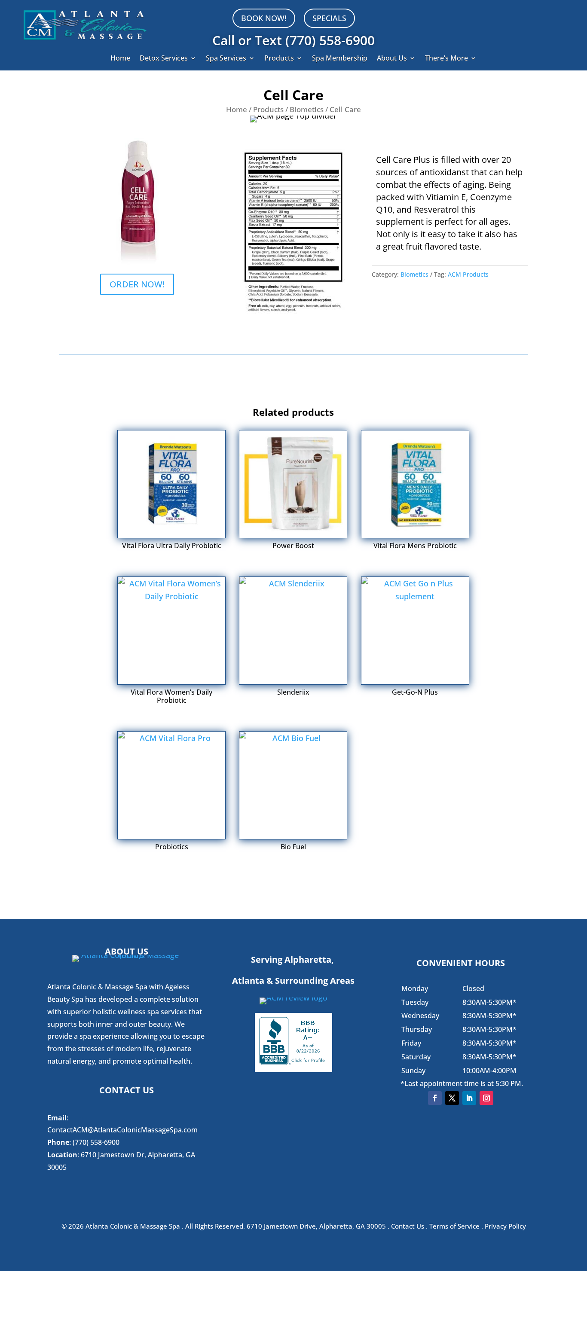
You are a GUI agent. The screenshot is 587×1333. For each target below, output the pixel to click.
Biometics (307, 109)
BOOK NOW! (264, 18)
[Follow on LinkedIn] (469, 1098)
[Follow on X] (452, 1098)
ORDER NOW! (137, 284)
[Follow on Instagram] (486, 1098)
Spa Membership (339, 59)
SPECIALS (329, 18)
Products (279, 59)
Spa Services (226, 59)
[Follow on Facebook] (435, 1098)
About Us (392, 59)
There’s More (446, 59)
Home (120, 59)
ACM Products (468, 274)
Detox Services (164, 59)
